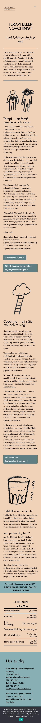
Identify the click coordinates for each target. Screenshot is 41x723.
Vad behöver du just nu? (20, 39)
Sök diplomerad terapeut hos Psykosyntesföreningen (18, 268)
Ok (21, 720)
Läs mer (20, 606)
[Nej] (38, 715)
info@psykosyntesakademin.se (18, 688)
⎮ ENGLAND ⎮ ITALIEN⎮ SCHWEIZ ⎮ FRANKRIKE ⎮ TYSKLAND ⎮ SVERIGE (20, 587)
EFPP (33, 584)
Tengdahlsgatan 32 (14, 699)
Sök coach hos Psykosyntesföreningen (15, 459)
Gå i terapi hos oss (13, 257)
